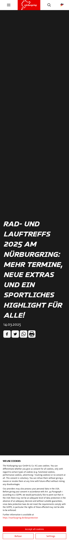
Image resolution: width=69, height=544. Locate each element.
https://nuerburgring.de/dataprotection (20, 517)
